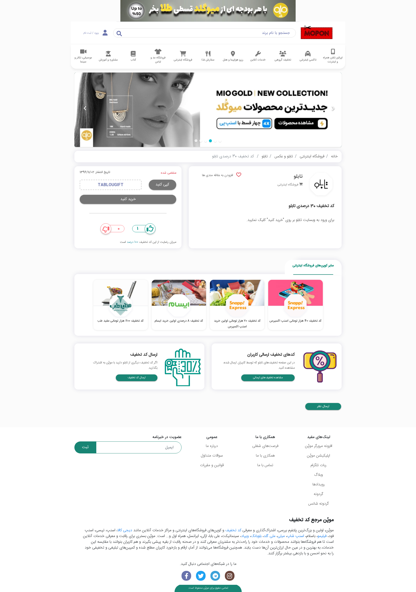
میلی (281, 536)
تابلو (265, 156)
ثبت (85, 447)
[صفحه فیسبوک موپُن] (186, 576)
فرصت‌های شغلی (265, 446)
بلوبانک (256, 536)
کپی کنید (162, 184)
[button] (220, 140)
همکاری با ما (265, 455)
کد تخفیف (233, 530)
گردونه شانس (318, 503)
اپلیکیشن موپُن (318, 455)
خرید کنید (128, 199)
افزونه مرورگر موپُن (318, 446)
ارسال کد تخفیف (137, 377)
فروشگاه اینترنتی (312, 156)
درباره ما (212, 446)
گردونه (318, 494)
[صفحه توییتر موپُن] (201, 576)
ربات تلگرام (318, 465)
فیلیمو (322, 536)
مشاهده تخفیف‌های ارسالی (268, 377)
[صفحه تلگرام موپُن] (215, 576)
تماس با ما (265, 465)
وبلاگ (318, 475)
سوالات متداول (212, 455)
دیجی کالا (124, 530)
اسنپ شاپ (295, 536)
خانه (334, 156)
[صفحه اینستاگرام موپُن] (229, 576)
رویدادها (318, 484)
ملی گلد (269, 536)
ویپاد (245, 536)
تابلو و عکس (283, 156)
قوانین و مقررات (212, 465)
